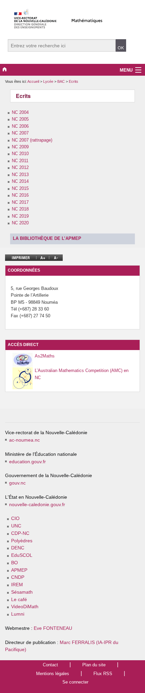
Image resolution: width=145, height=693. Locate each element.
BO (14, 562)
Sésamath (22, 592)
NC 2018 (20, 209)
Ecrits (73, 81)
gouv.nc (17, 483)
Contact (50, 664)
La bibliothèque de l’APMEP (47, 238)
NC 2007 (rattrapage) (32, 140)
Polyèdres (21, 540)
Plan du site (94, 664)
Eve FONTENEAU (53, 628)
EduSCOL (21, 555)
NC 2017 (20, 202)
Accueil (33, 81)
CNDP (17, 577)
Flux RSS (102, 673)
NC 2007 (20, 132)
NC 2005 (20, 119)
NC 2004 (20, 112)
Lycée (48, 81)
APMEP (19, 570)
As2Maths (45, 355)
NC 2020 (20, 222)
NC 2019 (20, 216)
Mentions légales (52, 673)
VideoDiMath (24, 606)
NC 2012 (20, 167)
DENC (17, 547)
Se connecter (75, 682)
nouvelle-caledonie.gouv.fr (37, 504)
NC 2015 (20, 188)
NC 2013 (20, 174)
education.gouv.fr (27, 461)
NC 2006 (20, 126)
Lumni (17, 614)
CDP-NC (20, 533)
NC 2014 (20, 181)
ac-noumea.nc (24, 440)
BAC (61, 81)
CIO (15, 518)
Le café (19, 599)
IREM (17, 584)
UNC (16, 525)
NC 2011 (20, 160)
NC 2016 (20, 195)
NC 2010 (20, 153)
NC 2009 (20, 146)
